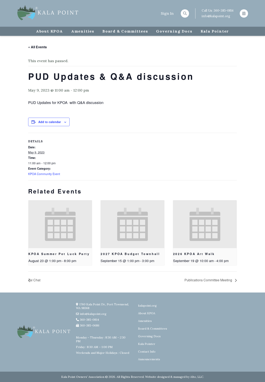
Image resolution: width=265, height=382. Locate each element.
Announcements (149, 359)
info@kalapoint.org (216, 16)
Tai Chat (34, 280)
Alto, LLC (196, 377)
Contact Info (146, 351)
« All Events (37, 47)
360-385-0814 (223, 10)
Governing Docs (174, 31)
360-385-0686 (89, 325)
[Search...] (185, 13)
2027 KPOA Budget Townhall (130, 254)
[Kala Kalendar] (244, 13)
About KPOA (49, 31)
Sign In (167, 13)
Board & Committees (125, 31)
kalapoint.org (147, 305)
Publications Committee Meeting (208, 280)
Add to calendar (49, 122)
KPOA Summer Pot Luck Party (59, 254)
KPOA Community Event (44, 174)
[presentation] (60, 224)
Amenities (82, 31)
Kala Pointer (215, 31)
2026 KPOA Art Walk (194, 254)
